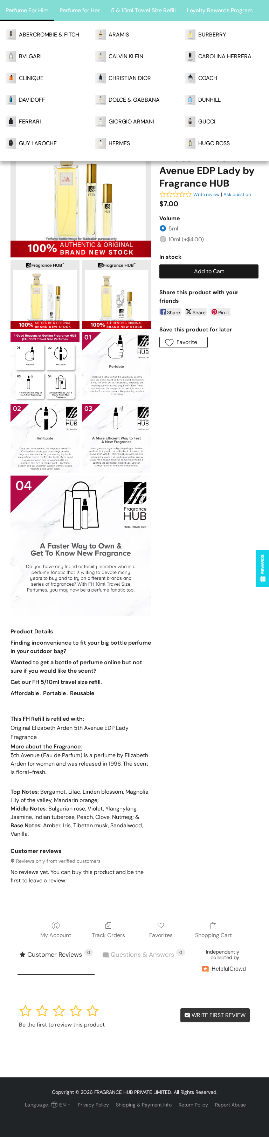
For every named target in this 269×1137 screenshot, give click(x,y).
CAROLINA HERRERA (224, 56)
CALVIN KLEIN (126, 56)
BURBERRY (212, 34)
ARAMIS (119, 34)
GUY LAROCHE (38, 143)
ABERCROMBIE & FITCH (49, 34)
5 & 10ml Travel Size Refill (143, 10)
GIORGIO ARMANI (131, 121)
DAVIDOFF (32, 99)
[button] (183, 342)
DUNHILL (209, 99)
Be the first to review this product (62, 1024)
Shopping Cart (213, 935)
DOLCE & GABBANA (134, 99)
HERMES (119, 143)
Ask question (237, 194)
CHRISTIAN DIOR (130, 78)
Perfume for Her (80, 10)
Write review (206, 194)
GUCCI (206, 121)
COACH (207, 78)
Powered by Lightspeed (134, 1118)
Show (262, 568)
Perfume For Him (27, 10)
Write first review (218, 1015)
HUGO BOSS (214, 143)
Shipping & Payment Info (144, 1105)
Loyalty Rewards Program (220, 10)
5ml (173, 228)
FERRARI (30, 121)
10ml (186, 239)
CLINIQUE (31, 78)
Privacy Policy (93, 1105)
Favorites (161, 935)
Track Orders (108, 935)
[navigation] (47, 1105)
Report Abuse (230, 1105)
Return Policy (193, 1105)
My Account (55, 935)
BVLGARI (30, 56)
